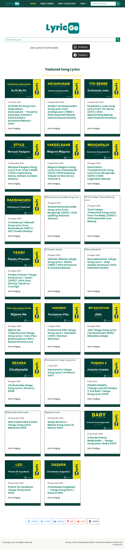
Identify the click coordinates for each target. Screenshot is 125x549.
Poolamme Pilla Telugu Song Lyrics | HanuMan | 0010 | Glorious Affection (62, 334)
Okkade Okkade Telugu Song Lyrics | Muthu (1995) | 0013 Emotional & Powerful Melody (62, 263)
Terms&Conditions (104, 542)
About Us (118, 542)
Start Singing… (14, 128)
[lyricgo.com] (12, 3)
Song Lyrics (70, 69)
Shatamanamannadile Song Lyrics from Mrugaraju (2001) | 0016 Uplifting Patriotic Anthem (62, 212)
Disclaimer (83, 542)
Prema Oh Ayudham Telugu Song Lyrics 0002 (20, 490)
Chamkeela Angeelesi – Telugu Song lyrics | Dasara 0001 (61, 490)
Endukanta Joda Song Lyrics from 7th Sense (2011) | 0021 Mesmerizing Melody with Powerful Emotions (101, 111)
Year (82, 3)
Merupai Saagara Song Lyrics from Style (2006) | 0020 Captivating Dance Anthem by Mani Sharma (23, 173)
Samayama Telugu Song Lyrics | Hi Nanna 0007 (61, 372)
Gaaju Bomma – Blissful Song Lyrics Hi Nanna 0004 (61, 425)
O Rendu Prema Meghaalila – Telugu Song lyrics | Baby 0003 (101, 440)
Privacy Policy (72, 542)
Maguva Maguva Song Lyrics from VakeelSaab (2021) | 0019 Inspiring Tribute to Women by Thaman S (62, 173)
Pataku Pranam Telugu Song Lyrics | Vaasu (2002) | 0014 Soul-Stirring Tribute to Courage (22, 280)
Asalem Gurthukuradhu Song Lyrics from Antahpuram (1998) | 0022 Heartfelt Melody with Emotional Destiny (62, 111)
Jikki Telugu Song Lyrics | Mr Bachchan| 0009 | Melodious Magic (101, 333)
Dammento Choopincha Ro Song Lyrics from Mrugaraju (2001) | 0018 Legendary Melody (101, 173)
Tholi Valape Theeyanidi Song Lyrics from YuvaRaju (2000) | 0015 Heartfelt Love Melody (102, 215)
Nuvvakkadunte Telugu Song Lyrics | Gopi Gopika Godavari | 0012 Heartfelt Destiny (101, 263)
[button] (81, 47)
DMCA (92, 542)
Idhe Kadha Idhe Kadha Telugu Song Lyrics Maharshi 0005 (22, 425)
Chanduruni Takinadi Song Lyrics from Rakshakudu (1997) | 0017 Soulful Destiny (21, 227)
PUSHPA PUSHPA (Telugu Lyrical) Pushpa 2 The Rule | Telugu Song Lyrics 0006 (102, 390)
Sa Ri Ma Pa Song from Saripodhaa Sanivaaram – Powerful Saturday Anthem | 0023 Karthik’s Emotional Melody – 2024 (22, 114)
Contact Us (118, 544)
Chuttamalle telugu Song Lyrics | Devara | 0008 (21, 388)
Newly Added (47, 3)
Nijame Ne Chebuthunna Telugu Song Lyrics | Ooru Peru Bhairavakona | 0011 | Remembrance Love (22, 335)
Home (33, 3)
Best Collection (66, 3)
